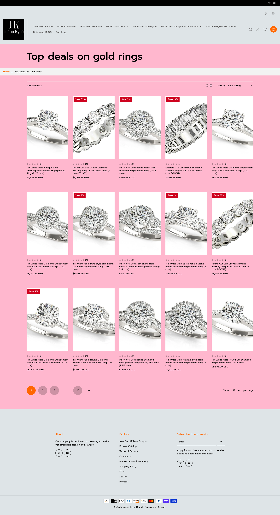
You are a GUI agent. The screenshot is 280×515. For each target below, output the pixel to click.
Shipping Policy (127, 466)
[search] (250, 29)
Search (123, 476)
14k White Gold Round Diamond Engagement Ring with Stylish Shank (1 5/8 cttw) (139, 362)
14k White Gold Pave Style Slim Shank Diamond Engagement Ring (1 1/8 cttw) (93, 266)
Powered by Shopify (155, 507)
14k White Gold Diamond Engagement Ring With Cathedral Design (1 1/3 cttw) (232, 170)
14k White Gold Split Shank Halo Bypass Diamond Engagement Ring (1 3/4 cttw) (139, 266)
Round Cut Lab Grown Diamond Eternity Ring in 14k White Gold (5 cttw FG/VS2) (230, 266)
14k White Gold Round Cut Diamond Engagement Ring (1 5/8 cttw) (231, 361)
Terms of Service (128, 451)
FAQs (122, 471)
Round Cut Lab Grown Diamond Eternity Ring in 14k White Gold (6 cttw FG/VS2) (91, 170)
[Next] (89, 390)
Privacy (123, 481)
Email (181, 441)
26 (77, 390)
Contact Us (125, 456)
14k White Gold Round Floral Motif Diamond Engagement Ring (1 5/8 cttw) (137, 170)
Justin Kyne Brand (133, 507)
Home (6, 71)
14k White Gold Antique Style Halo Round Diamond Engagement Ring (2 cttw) (185, 362)
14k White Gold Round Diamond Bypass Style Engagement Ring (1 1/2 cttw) (93, 362)
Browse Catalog (128, 446)
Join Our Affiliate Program (133, 441)
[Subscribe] (221, 441)
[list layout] (207, 85)
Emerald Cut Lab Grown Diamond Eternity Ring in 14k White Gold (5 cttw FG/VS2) (184, 170)
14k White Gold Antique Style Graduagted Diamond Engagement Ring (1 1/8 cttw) (46, 170)
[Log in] (257, 29)
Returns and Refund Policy (133, 461)
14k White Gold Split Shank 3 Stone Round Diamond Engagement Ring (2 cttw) (185, 266)
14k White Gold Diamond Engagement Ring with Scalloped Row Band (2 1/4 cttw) (47, 362)
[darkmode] (273, 29)
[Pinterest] (269, 3)
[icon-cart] (264, 29)
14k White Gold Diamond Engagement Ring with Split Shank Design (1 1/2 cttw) (47, 266)
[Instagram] (274, 3)
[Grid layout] (211, 85)
